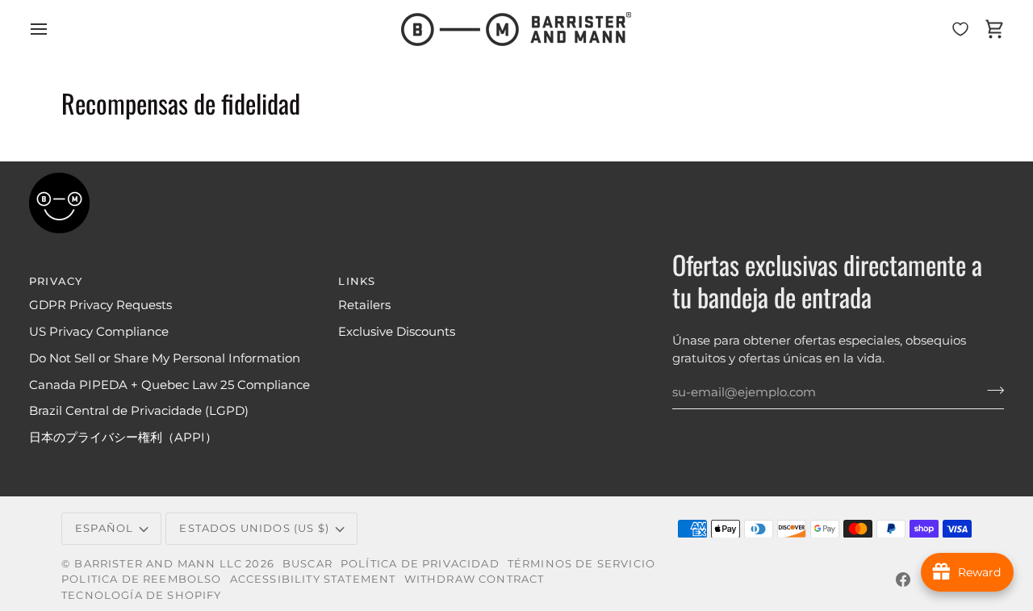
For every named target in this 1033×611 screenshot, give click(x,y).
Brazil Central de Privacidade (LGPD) (139, 411)
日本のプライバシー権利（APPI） (123, 437)
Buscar (307, 563)
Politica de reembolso (141, 578)
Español (104, 527)
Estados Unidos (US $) (254, 527)
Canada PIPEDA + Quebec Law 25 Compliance (169, 385)
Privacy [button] (55, 280)
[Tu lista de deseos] (960, 29)
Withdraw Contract (474, 578)
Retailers (364, 305)
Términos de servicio (581, 563)
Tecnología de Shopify (141, 594)
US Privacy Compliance (99, 331)
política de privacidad (420, 563)
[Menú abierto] (53, 29)
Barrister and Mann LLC (158, 563)
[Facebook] (903, 579)
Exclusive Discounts (396, 331)
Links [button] (356, 280)
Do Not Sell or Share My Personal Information (164, 358)
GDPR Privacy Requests (100, 305)
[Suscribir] (990, 390)
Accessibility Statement (313, 578)
